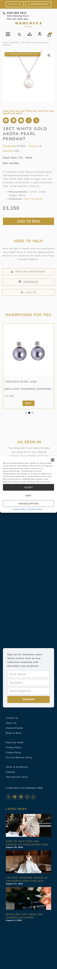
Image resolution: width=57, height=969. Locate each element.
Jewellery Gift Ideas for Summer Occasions (24, 916)
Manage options (29, 503)
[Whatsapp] (33, 796)
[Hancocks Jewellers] (28, 25)
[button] (52, 460)
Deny (28, 495)
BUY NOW (28, 221)
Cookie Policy (20, 509)
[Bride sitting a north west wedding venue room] (28, 861)
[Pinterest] (21, 796)
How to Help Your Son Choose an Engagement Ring (27, 843)
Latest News (16, 809)
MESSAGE (30, 282)
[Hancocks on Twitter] (8, 796)
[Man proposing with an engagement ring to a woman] (28, 825)
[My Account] (40, 34)
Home (5, 42)
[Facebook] (14, 796)
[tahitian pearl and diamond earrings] (28, 349)
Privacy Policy (35, 509)
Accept (28, 487)
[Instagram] (27, 796)
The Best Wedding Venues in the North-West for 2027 (27, 879)
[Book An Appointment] (29, 34)
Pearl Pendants (33, 198)
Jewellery (14, 42)
